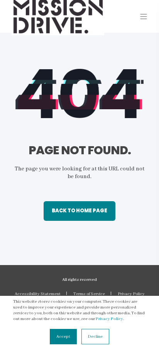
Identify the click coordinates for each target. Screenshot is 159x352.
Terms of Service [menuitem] (89, 294)
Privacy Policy (109, 319)
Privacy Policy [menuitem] (131, 294)
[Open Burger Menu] (143, 16)
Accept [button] (63, 336)
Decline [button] (95, 336)
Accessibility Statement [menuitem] (38, 294)
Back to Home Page (79, 210)
